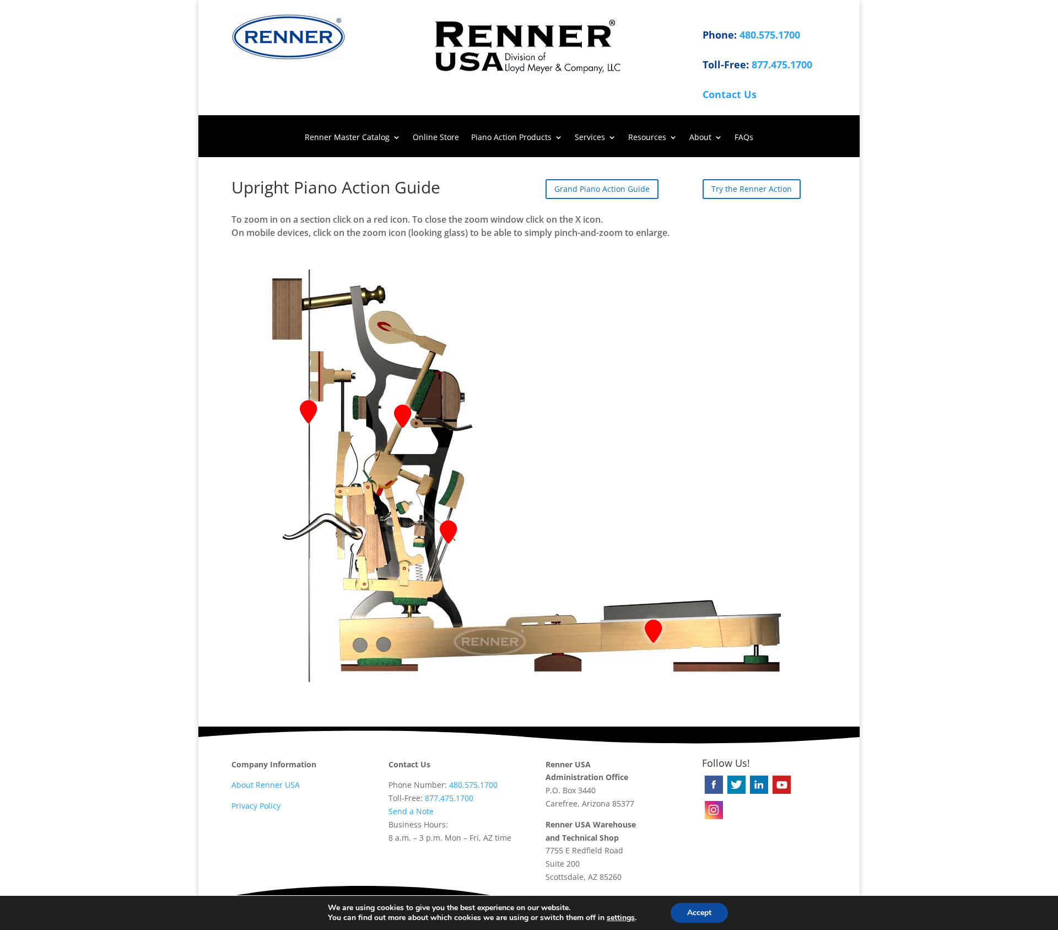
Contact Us (730, 94)
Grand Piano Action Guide (602, 189)
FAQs (744, 137)
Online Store (436, 137)
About (700, 137)
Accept (699, 912)
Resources (647, 137)
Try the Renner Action (751, 189)
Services (590, 137)
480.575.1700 (769, 34)
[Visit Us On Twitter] (736, 792)
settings (621, 918)
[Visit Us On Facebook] (713, 792)
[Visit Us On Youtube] (781, 792)
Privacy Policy (255, 805)
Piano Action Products (511, 137)
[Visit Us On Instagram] (713, 818)
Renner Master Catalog (347, 137)
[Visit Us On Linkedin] (758, 792)
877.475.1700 (782, 64)
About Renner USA (265, 785)
